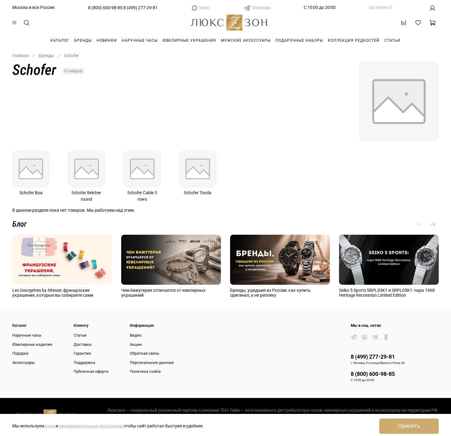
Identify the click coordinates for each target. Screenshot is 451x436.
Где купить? (380, 7)
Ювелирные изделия (32, 344)
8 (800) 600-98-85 (105, 7)
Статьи (392, 40)
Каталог (60, 40)
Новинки (107, 40)
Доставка (82, 344)
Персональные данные (152, 362)
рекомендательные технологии (90, 425)
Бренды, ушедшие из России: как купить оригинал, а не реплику (270, 292)
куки (50, 425)
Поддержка (84, 362)
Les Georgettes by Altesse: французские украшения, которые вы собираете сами (52, 292)
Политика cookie (145, 371)
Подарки (20, 353)
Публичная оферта (91, 371)
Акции (136, 344)
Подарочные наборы (299, 40)
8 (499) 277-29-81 (140, 7)
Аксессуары (23, 362)
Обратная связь (144, 353)
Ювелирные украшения (189, 40)
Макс (204, 7)
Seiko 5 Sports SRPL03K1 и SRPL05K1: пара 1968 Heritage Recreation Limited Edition (387, 292)
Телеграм (261, 7)
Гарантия (82, 353)
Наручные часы (140, 40)
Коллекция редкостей (354, 40)
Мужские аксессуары (246, 40)
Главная (20, 55)
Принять (409, 426)
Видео (135, 335)
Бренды (83, 40)
